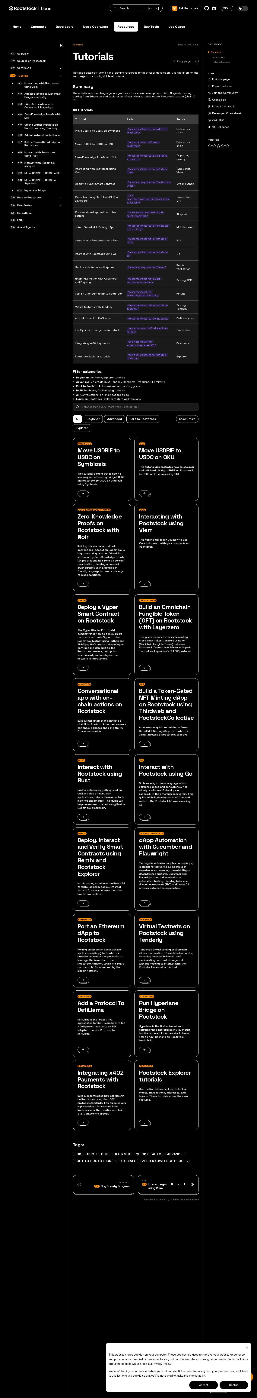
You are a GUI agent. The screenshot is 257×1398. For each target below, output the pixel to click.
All (77, 419)
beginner (122, 1154)
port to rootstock (93, 1161)
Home (17, 26)
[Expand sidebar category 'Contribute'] (59, 68)
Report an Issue (222, 86)
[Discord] (214, 8)
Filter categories (221, 62)
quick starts (148, 1154)
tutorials (126, 1161)
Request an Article (223, 106)
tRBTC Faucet (220, 127)
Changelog (219, 99)
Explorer (82, 428)
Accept (203, 1385)
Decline (234, 1385)
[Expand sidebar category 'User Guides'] (59, 206)
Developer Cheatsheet (226, 113)
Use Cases (176, 26)
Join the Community (225, 92)
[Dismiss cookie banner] (247, 1347)
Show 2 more (187, 419)
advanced (176, 1154)
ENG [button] (225, 8)
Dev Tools (151, 26)
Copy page (184, 61)
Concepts (38, 26)
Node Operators (95, 26)
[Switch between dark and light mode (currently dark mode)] (243, 8)
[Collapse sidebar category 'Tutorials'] (59, 76)
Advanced (114, 419)
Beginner (93, 419)
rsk (78, 1154)
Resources (126, 26)
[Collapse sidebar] (61, 46)
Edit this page (221, 79)
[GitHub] (206, 8)
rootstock (97, 1154)
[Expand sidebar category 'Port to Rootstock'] (59, 198)
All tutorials (219, 57)
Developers (65, 26)
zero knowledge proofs (165, 1161)
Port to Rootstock (142, 419)
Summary (216, 52)
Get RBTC (218, 120)
